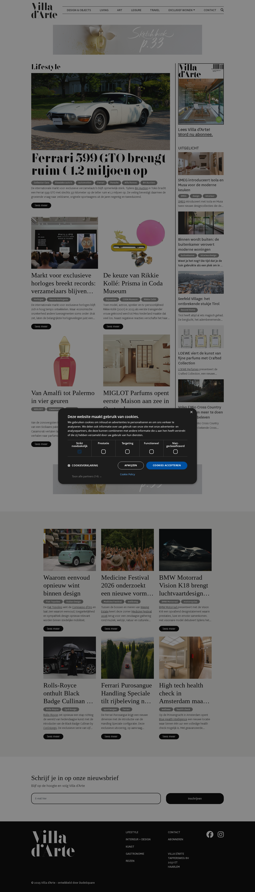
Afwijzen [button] (131, 465)
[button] (129, 476)
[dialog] (127, 446)
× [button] (191, 412)
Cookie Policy (127, 474)
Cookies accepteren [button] (167, 465)
